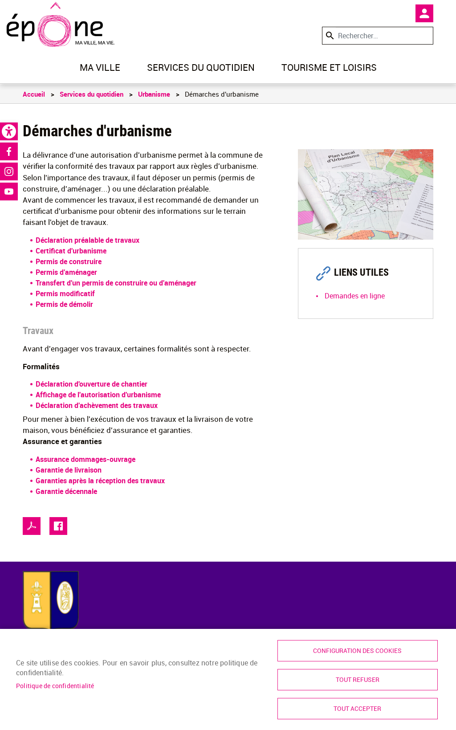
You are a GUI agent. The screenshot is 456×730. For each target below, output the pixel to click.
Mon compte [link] (424, 13)
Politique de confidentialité (55, 686)
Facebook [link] (9, 151)
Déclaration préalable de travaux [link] (87, 240)
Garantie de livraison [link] (69, 470)
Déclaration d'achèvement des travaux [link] (97, 405)
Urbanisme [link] (154, 94)
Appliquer (329, 35)
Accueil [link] (34, 94)
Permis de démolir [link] (64, 304)
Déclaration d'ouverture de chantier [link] (91, 384)
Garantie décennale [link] (66, 491)
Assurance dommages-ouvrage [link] (85, 459)
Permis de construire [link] (69, 261)
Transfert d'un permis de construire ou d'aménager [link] (116, 283)
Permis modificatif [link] (65, 293)
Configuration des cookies (357, 651)
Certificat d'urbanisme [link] (71, 251)
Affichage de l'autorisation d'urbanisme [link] (98, 395)
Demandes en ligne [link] (355, 296)
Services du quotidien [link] (201, 67)
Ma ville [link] (100, 67)
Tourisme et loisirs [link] (329, 67)
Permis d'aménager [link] (66, 272)
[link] (9, 131)
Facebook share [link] (58, 526)
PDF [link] (32, 526)
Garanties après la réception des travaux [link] (100, 480)
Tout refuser (357, 680)
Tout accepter (357, 709)
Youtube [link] (9, 191)
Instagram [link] (9, 171)
